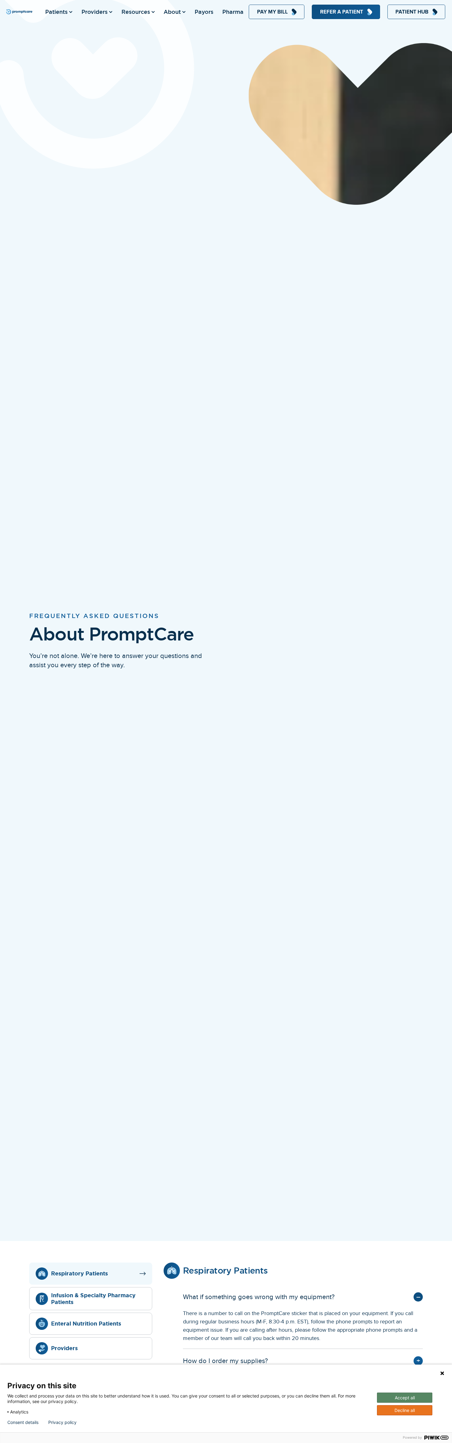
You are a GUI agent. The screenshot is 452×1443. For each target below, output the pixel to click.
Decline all (405, 1410)
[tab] (90, 1274)
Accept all (405, 1397)
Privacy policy (62, 1422)
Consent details (22, 1422)
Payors (204, 11)
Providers (94, 11)
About (172, 11)
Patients (56, 11)
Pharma (233, 11)
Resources (135, 11)
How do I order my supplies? (225, 1361)
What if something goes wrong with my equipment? (259, 1297)
